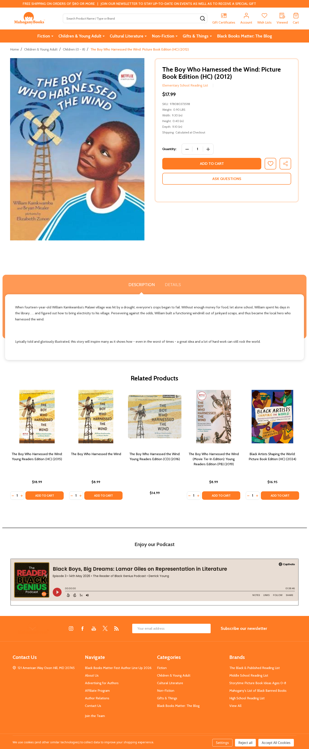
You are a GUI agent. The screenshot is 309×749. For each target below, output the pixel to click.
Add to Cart (212, 163)
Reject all (245, 742)
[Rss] (116, 628)
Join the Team (95, 716)
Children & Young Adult (79, 36)
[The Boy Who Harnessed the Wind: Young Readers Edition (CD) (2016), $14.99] (154, 416)
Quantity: (169, 149)
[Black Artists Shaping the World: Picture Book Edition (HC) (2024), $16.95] (272, 416)
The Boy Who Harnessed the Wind (96, 454)
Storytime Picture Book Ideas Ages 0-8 (257, 683)
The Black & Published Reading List (254, 668)
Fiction (43, 36)
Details (173, 284)
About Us (92, 675)
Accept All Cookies (276, 742)
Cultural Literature (126, 36)
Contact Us (93, 706)
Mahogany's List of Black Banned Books (258, 691)
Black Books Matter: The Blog (244, 36)
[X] (105, 628)
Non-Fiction (163, 36)
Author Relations (97, 698)
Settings (222, 742)
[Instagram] (71, 628)
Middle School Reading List (248, 675)
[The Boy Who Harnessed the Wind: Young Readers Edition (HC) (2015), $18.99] (37, 416)
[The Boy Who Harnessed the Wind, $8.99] (96, 416)
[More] (52, 36)
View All (235, 706)
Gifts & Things (196, 36)
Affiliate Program (97, 691)
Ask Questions (226, 178)
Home (14, 49)
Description (141, 284)
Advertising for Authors (102, 683)
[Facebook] (82, 628)
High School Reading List (247, 698)
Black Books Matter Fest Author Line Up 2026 (118, 668)
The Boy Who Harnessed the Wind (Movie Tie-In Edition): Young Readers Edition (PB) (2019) (214, 459)
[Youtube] (93, 628)
